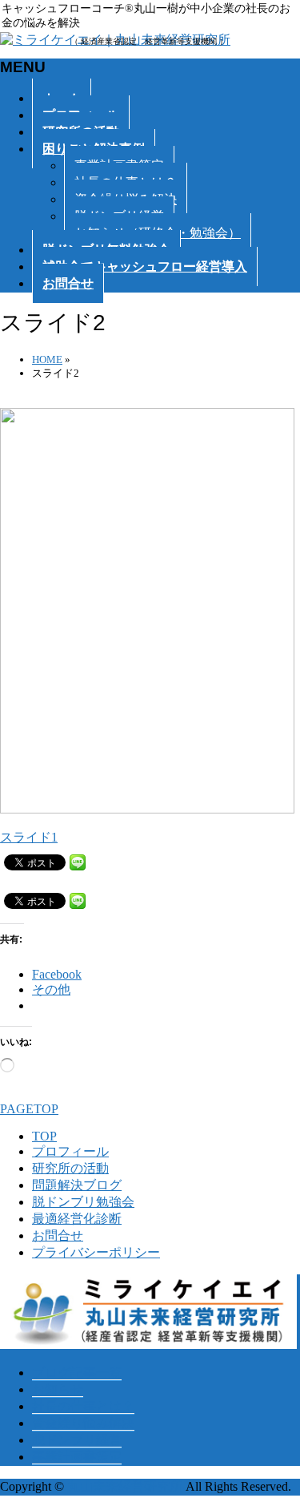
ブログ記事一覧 (77, 1372)
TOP (44, 1136)
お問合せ (57, 1235)
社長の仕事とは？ (83, 1406)
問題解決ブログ (77, 1185)
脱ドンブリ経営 (77, 1440)
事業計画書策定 (77, 1457)
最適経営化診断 (77, 1218)
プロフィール (70, 1151)
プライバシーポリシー (96, 1252)
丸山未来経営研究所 (124, 1486)
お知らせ (57, 1389)
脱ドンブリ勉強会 (83, 1202)
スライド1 (29, 837)
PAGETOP (29, 1109)
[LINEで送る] (78, 861)
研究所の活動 (70, 1168)
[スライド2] (148, 809)
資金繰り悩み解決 (83, 1423)
